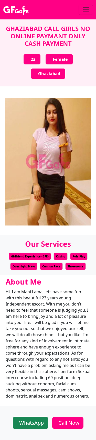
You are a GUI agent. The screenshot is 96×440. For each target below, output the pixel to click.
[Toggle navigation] (86, 10)
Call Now (68, 422)
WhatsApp (31, 422)
